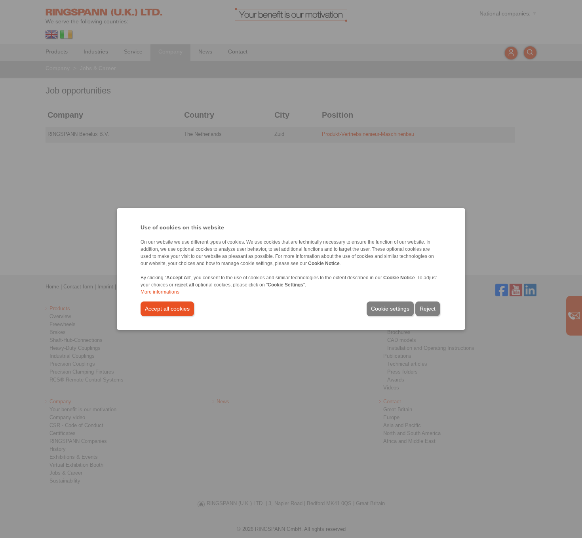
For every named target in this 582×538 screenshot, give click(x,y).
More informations (160, 292)
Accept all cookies (167, 308)
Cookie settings (390, 308)
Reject (428, 308)
